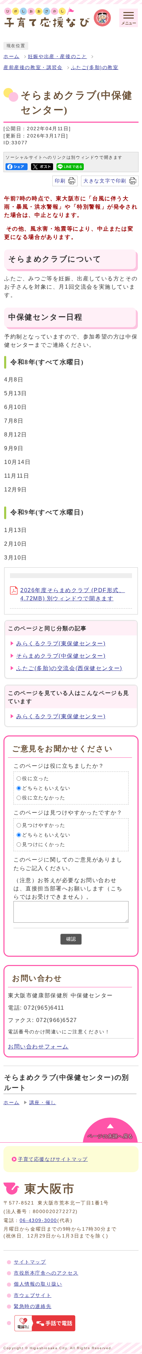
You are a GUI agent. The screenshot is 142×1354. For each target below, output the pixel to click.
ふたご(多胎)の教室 (95, 67)
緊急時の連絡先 (32, 1306)
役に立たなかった (43, 797)
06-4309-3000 (38, 1220)
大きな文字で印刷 (104, 181)
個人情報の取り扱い (38, 1284)
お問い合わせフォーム (38, 1047)
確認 (71, 939)
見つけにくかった (43, 844)
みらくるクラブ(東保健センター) (61, 643)
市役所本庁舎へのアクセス (46, 1273)
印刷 (60, 181)
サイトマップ (30, 1262)
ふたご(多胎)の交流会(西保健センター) (69, 668)
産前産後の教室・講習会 (33, 67)
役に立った (35, 778)
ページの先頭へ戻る (110, 1136)
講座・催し (42, 1102)
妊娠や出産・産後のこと (57, 56)
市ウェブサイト (32, 1295)
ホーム (11, 56)
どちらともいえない (46, 788)
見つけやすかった (43, 825)
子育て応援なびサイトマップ (53, 1159)
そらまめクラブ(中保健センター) (61, 656)
